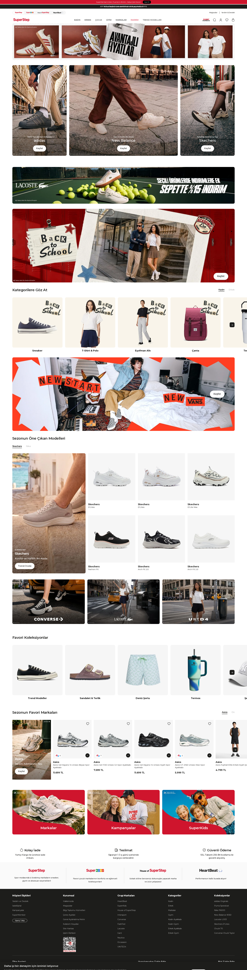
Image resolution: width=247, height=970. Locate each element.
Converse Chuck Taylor (224, 933)
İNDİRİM (135, 20)
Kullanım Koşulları (71, 924)
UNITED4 (121, 947)
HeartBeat (122, 901)
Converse (121, 919)
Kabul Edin (198, 959)
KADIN (77, 20)
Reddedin (89, 962)
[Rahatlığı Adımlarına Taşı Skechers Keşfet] (207, 155)
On (233, 712)
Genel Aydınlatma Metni (74, 919)
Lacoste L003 (220, 919)
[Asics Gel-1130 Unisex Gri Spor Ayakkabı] (113, 739)
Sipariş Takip (20, 920)
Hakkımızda (68, 901)
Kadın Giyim (173, 924)
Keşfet (39, 148)
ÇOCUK (98, 20)
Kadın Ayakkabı (175, 919)
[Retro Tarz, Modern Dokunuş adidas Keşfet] (39, 155)
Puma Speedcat (221, 906)
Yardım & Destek (228, 13)
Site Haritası (68, 928)
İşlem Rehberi (69, 933)
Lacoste (121, 928)
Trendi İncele (24, 566)
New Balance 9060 (222, 915)
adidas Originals (221, 901)
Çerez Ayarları (69, 915)
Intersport (121, 915)
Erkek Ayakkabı (175, 928)
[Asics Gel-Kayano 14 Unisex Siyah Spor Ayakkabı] (153, 739)
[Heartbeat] (58, 12)
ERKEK (88, 20)
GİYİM (109, 20)
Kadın (170, 901)
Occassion (122, 942)
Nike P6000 (219, 910)
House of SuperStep (126, 910)
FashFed (121, 924)
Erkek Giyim (173, 933)
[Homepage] (22, 20)
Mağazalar (213, 13)
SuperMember (18, 915)
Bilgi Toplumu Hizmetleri (74, 910)
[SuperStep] (18, 12)
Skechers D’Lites (221, 924)
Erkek (232, 289)
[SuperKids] (30, 12)
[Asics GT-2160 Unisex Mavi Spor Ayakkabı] (194, 739)
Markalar (172, 910)
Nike (28, 446)
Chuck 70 (218, 928)
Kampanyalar (18, 910)
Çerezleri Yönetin (180, 959)
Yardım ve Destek (20, 901)
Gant (119, 933)
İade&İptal (16, 906)
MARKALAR (121, 20)
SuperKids (121, 906)
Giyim (170, 915)
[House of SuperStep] (43, 12)
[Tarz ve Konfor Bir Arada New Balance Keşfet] (123, 155)
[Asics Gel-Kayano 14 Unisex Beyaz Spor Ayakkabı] (72, 739)
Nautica (120, 938)
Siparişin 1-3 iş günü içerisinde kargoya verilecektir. (123, 8)
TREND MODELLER (152, 20)
